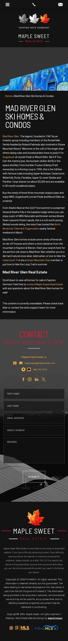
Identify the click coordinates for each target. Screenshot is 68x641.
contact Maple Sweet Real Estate (45, 284)
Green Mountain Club (38, 260)
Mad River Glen (11, 136)
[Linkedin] (36, 379)
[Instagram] (29, 379)
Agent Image (55, 618)
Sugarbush (9, 157)
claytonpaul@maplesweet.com (39, 363)
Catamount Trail (11, 260)
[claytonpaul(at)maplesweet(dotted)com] (60, 5)
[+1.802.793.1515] (23, 369)
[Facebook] (23, 379)
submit (34, 476)
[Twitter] (44, 379)
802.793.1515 (42, 560)
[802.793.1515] (34, 4)
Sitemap (10, 618)
